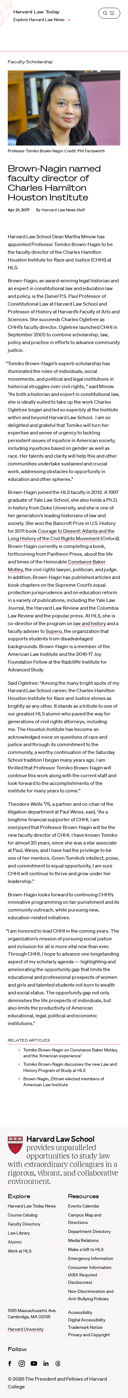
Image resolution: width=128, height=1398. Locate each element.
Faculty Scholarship (30, 62)
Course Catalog (22, 1215)
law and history (89, 623)
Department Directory (89, 1231)
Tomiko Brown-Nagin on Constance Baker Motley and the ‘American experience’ (70, 1053)
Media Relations (83, 1240)
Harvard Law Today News (32, 1206)
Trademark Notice (85, 1327)
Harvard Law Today (36, 12)
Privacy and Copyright (89, 1335)
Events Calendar (83, 1206)
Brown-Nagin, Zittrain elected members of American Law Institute (63, 1081)
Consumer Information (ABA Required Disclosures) (90, 1275)
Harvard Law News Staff (63, 210)
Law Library (19, 1233)
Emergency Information (90, 1258)
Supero (54, 631)
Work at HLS (19, 1251)
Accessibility (80, 1312)
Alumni (14, 1242)
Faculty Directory (24, 1224)
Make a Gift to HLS (85, 1249)
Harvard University (25, 1329)
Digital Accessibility (86, 1320)
